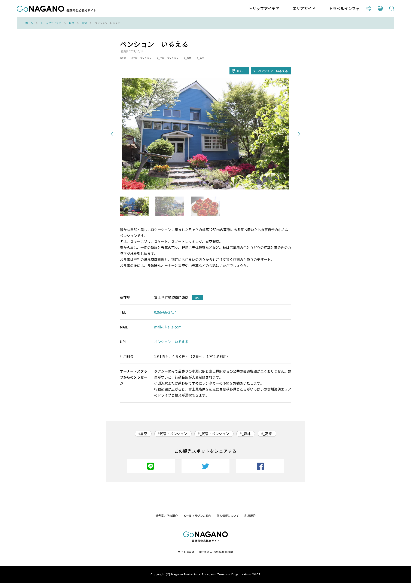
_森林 (246, 433)
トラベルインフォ (344, 8)
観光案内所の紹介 (166, 515)
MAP (240, 71)
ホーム (29, 23)
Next (298, 134)
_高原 (267, 433)
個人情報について (228, 515)
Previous (113, 134)
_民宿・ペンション (214, 433)
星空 (84, 23)
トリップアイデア (264, 8)
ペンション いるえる (273, 71)
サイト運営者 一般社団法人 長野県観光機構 (205, 552)
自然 (71, 23)
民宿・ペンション (173, 433)
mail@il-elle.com (168, 326)
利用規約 (250, 515)
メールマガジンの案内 (197, 515)
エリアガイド (304, 8)
